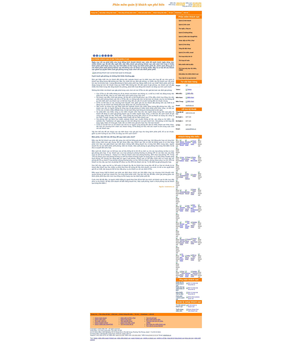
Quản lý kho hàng (184, 44)
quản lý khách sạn (136, 338)
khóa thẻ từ (170, 338)
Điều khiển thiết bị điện (186, 64)
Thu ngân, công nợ (185, 28)
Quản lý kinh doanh (185, 20)
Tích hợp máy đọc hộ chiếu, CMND (188, 69)
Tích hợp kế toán (184, 60)
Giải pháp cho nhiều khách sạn (188, 74)
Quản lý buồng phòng (185, 32)
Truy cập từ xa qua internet (187, 78)
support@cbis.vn (191, 129)
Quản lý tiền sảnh (184, 24)
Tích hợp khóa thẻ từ (185, 56)
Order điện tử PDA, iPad (186, 40)
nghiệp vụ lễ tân (162, 338)
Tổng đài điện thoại (185, 48)
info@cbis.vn (190, 105)
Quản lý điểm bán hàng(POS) (188, 36)
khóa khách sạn (179, 338)
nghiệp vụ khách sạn (149, 338)
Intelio (96, 338)
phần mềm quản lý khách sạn (107, 338)
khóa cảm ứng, (189, 338)
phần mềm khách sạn (123, 338)
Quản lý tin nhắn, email (186, 52)
